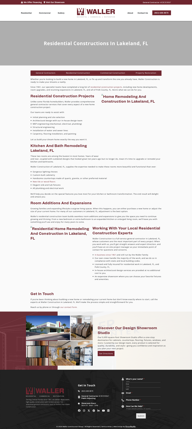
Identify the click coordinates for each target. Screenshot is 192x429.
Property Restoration (146, 73)
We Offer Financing (33, 2)
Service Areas (106, 426)
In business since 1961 (105, 254)
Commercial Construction (112, 73)
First (127, 384)
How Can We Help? (135, 406)
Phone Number (133, 400)
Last (127, 389)
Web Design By (119, 426)
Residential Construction (78, 73)
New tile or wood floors (44, 181)
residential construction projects (106, 87)
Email (129, 393)
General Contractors (45, 73)
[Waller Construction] (96, 12)
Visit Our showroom (55, 2)
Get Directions (106, 353)
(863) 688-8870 (87, 391)
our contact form (68, 307)
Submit (141, 416)
